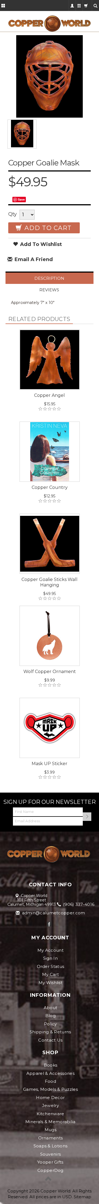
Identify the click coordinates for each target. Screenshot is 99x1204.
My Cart (50, 974)
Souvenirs (50, 1154)
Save (21, 199)
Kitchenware (50, 1113)
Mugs (50, 1129)
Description (49, 278)
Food (50, 1081)
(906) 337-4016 (78, 904)
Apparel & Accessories (50, 1073)
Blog (50, 1015)
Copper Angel (49, 395)
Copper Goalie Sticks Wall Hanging (49, 582)
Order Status (50, 966)
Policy (50, 1023)
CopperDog (50, 1170)
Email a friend (33, 259)
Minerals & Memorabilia (50, 1121)
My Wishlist (50, 982)
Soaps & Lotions (51, 1145)
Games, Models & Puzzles (50, 1089)
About (50, 1007)
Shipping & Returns (50, 1031)
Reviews (49, 289)
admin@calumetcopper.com (53, 912)
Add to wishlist (40, 244)
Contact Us (50, 1040)
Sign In (50, 958)
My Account (50, 950)
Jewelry (50, 1105)
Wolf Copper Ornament (49, 671)
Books (50, 1065)
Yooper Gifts (50, 1162)
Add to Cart (47, 228)
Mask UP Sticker (49, 763)
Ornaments (50, 1138)
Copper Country (50, 487)
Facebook (49, 924)
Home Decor (50, 1097)
